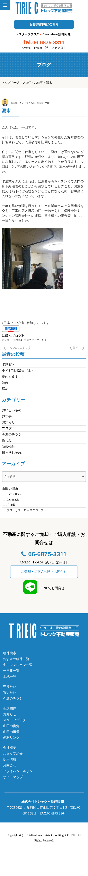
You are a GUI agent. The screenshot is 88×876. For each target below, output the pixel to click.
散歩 (5, 382)
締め (5, 388)
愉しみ (7, 440)
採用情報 (9, 759)
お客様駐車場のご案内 (44, 24)
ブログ (26, 82)
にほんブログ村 (13, 335)
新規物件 (8, 446)
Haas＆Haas (13, 494)
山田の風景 (11, 732)
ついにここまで (17, 347)
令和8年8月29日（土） (18, 370)
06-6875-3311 (48, 42)
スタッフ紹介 (13, 753)
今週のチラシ (11, 434)
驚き (77, 347)
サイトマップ (13, 777)
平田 (47, 103)
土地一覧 (9, 676)
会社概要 (9, 747)
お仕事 (38, 82)
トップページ (10, 82)
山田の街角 (10, 488)
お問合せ (9, 765)
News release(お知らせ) (57, 34)
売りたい (9, 686)
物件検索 (9, 653)
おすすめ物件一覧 (16, 659)
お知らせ (8, 422)
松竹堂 (11, 504)
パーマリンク (39, 340)
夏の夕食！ (10, 376)
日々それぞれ (11, 452)
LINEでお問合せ (50, 588)
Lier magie (13, 499)
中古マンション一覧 (18, 665)
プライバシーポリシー (19, 771)
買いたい (9, 692)
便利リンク (11, 737)
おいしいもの (11, 410)
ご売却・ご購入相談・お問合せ (44, 571)
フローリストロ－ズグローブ (25, 510)
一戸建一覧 (11, 670)
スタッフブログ (29, 34)
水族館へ (8, 364)
